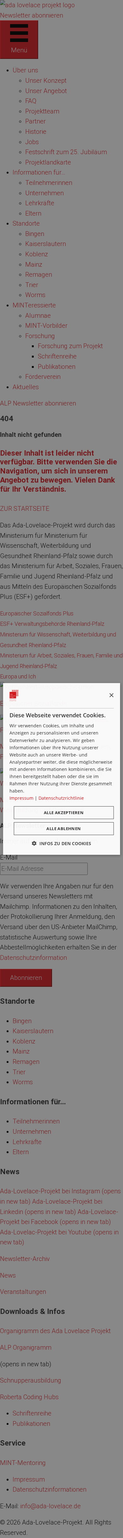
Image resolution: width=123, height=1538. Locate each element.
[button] (61, 843)
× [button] (111, 695)
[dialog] (61, 769)
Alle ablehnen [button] (63, 828)
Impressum (21, 798)
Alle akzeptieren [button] (64, 812)
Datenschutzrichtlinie (61, 798)
